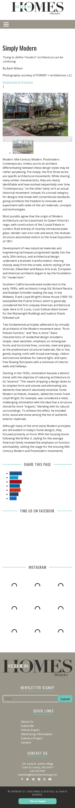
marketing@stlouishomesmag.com (37, 774)
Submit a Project (31, 738)
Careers (26, 742)
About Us (27, 722)
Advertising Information (36, 734)
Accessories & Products (18, 82)
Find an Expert (30, 730)
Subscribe (27, 726)
